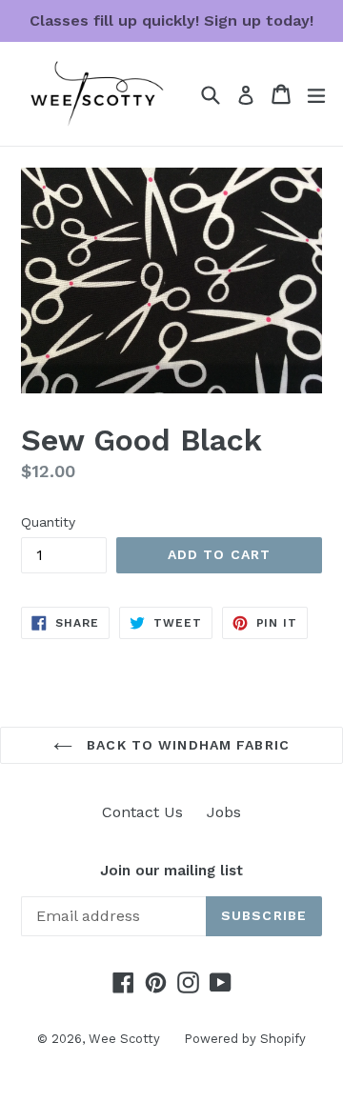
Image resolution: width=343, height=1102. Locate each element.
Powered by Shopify (245, 1039)
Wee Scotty (124, 1039)
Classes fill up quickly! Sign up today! (171, 20)
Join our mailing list (171, 870)
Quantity (48, 522)
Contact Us (142, 812)
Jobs (224, 812)
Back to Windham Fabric (186, 744)
